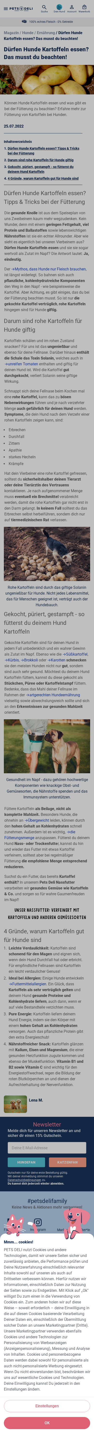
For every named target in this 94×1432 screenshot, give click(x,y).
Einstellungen (47, 1406)
